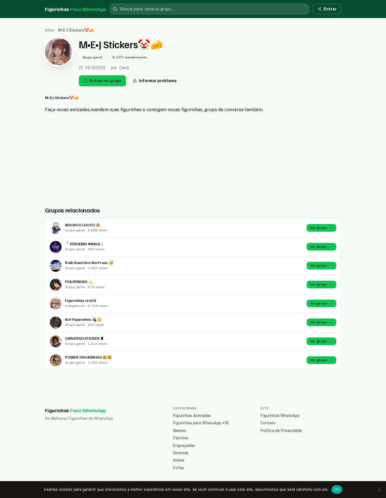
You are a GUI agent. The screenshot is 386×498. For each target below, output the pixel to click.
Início (50, 30)
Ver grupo (318, 228)
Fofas (178, 468)
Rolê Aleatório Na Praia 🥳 (89, 262)
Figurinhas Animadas (192, 415)
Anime (178, 460)
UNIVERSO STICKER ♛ (84, 338)
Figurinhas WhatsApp (280, 415)
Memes (179, 430)
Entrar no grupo (106, 80)
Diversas (180, 453)
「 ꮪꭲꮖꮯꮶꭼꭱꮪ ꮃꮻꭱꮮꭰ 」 (85, 243)
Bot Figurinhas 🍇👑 (83, 319)
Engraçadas (184, 445)
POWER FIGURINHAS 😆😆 (88, 357)
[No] (379, 489)
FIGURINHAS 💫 (79, 281)
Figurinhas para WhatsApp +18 (201, 423)
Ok (336, 489)
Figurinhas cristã (80, 300)
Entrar (330, 9)
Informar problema (158, 80)
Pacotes (180, 438)
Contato (268, 423)
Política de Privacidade (281, 430)
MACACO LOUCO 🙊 (82, 224)
